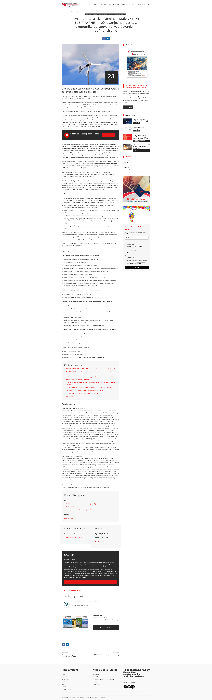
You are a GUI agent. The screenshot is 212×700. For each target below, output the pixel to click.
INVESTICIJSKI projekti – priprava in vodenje (106, 655)
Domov (63, 11)
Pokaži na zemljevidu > (102, 542)
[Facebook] (104, 38)
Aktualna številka (130, 45)
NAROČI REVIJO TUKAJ (129, 682)
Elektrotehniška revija (70, 518)
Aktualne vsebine (130, 115)
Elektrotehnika (136, 122)
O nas (134, 4)
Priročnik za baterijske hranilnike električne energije (140, 120)
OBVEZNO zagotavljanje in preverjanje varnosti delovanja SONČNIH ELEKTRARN (89, 387)
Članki (94, 4)
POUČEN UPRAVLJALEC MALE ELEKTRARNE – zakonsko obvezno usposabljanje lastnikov (91, 369)
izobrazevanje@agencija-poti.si (73, 537)
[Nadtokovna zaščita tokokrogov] (127, 129)
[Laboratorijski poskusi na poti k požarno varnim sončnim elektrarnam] (127, 147)
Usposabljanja (113, 4)
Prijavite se (108, 135)
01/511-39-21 (70, 533)
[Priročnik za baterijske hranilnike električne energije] (127, 121)
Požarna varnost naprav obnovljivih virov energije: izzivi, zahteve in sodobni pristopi (141, 136)
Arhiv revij (103, 4)
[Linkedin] (108, 38)
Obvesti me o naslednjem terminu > (72, 590)
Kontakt (141, 4)
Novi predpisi (127, 170)
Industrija (126, 167)
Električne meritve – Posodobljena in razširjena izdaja (81, 504)
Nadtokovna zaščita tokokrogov (138, 128)
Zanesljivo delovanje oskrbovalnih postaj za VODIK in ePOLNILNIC (85, 390)
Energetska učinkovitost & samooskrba (84, 11)
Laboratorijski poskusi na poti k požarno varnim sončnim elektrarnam (141, 146)
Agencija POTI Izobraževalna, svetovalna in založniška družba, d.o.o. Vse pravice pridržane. (84, 697)
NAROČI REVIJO (128, 107)
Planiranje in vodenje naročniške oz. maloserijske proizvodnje (72, 655)
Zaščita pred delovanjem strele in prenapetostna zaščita (82, 393)
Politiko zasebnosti (141, 262)
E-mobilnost (127, 160)
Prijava (137, 267)
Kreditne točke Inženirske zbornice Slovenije (117, 14)
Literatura (125, 4)
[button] (148, 5)
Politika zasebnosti (67, 689)
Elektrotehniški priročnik (72, 507)
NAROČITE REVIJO (105, 628)
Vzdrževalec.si (70, 396)
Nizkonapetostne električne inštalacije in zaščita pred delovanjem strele (86, 510)
